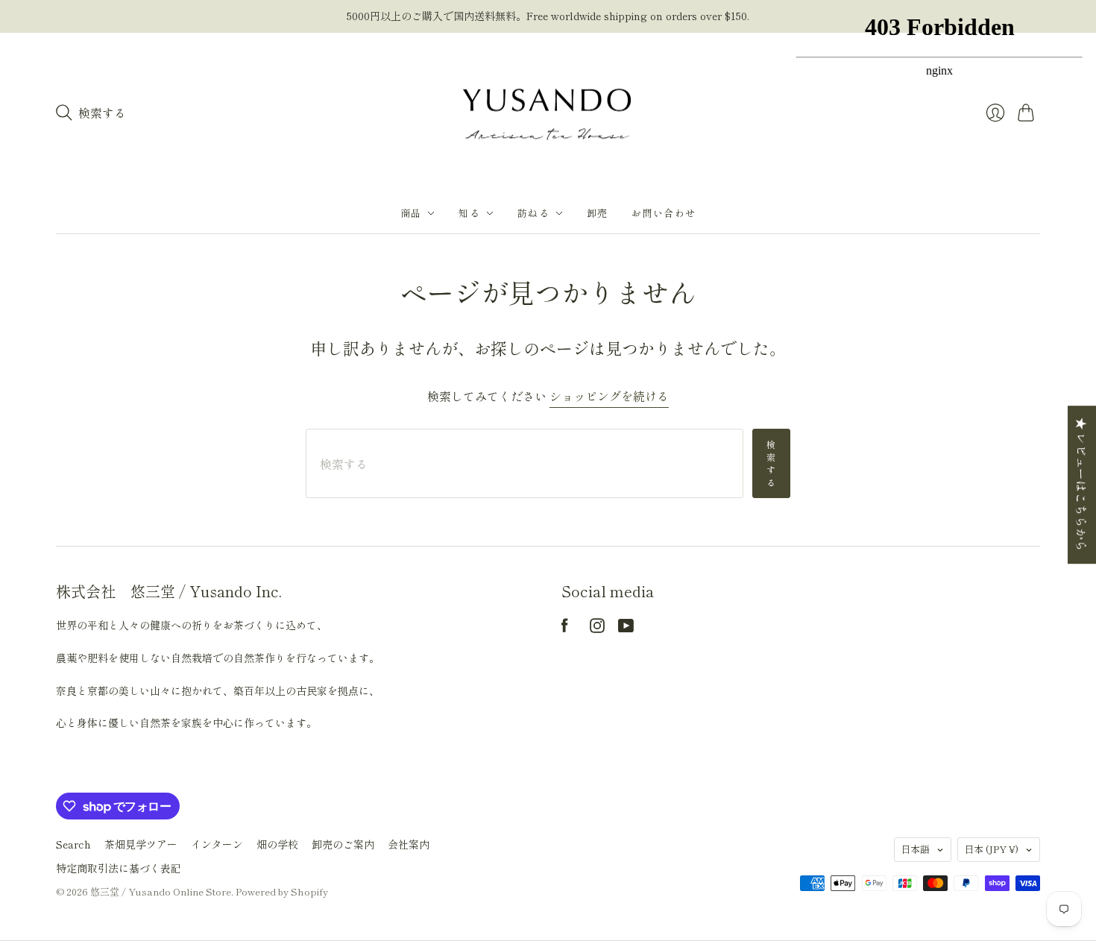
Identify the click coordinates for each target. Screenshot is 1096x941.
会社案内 (408, 844)
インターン (217, 844)
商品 (411, 213)
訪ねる (533, 213)
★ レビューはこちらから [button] (1082, 485)
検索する (771, 463)
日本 (991, 849)
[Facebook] (564, 628)
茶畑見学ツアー (140, 844)
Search (73, 844)
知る (469, 213)
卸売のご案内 (343, 844)
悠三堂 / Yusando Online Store (160, 891)
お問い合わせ (664, 213)
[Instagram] (597, 628)
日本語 (915, 849)
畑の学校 (277, 844)
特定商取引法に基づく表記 (118, 867)
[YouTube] (626, 628)
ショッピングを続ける (609, 396)
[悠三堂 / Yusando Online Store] (548, 113)
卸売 (597, 213)
